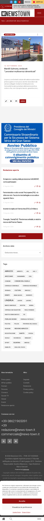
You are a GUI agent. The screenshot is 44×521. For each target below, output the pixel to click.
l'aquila (9, 300)
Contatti (26, 383)
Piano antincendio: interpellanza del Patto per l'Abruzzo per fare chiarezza (26, 6)
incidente (29, 295)
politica (7, 324)
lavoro (28, 300)
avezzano (9, 276)
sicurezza (17, 338)
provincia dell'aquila (30, 324)
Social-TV (5, 396)
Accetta (22, 501)
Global (3, 399)
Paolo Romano (29, 310)
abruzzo (9, 271)
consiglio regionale (30, 285)
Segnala (26, 380)
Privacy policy (28, 389)
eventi (7, 295)
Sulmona (16, 342)
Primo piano (5, 380)
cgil (30, 276)
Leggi (23, 101)
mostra (22, 305)
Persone (4, 389)
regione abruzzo (21, 328)
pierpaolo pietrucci (27, 319)
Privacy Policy (26, 512)
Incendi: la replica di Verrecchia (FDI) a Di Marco (20, 209)
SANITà (21, 333)
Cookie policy (28, 392)
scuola (30, 333)
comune (7, 281)
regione (7, 328)
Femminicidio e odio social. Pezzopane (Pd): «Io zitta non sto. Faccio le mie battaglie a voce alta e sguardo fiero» (21, 195)
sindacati (28, 338)
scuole (7, 338)
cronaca (7, 290)
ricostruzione (10, 333)
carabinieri (21, 276)
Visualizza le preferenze (22, 507)
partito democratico (12, 314)
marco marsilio (10, 305)
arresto (20, 271)
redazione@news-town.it (18, 430)
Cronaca (4, 392)
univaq (26, 342)
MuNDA (31, 305)
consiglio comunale (12, 285)
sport (7, 342)
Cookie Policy (17, 512)
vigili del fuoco (19, 347)
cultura (18, 290)
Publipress (25, 469)
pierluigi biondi (11, 319)
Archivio (22, 236)
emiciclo (27, 290)
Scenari (4, 386)
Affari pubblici (9, 34)
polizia (16, 324)
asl (28, 271)
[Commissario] (22, 143)
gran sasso (18, 295)
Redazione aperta (7, 405)
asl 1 (35, 271)
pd (24, 314)
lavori (19, 300)
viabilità (7, 347)
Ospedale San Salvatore (13, 310)
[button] (37, 34)
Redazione (27, 386)
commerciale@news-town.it (20, 434)
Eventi (3, 402)
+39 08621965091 (14, 421)
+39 (4, 425)
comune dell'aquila (22, 281)
